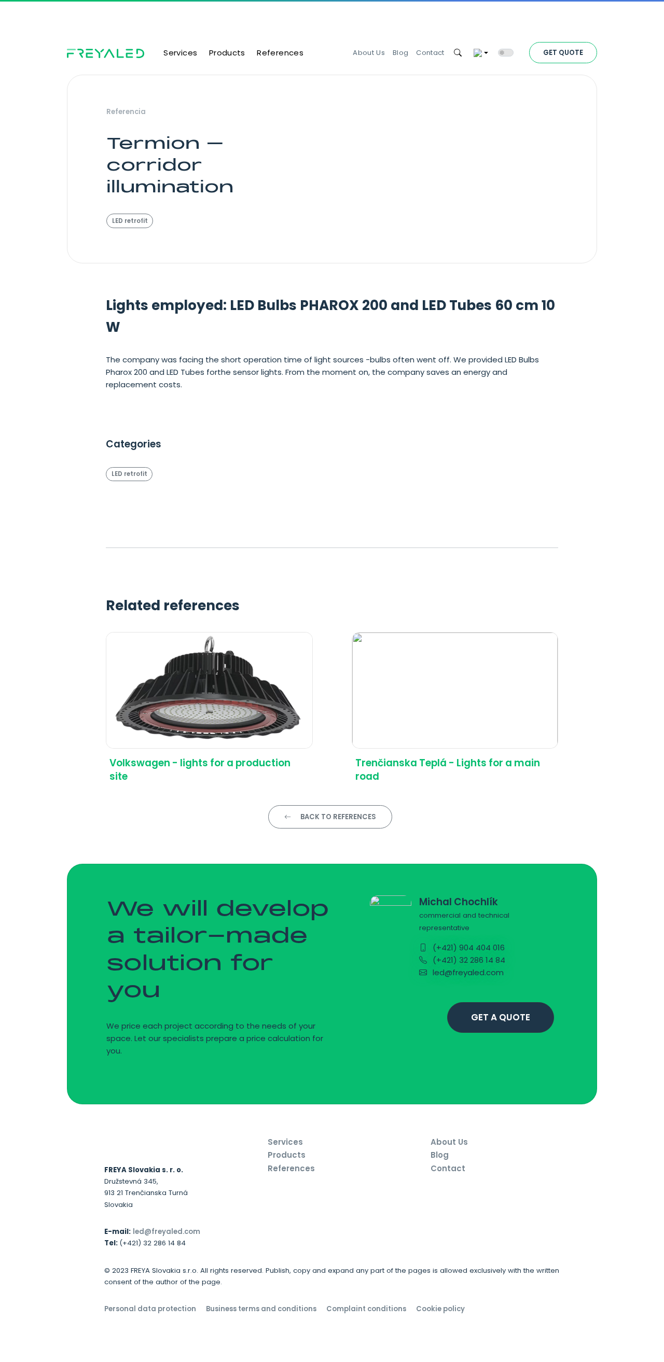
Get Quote (563, 53)
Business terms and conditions (261, 1309)
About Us (369, 53)
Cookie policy (440, 1309)
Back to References (337, 817)
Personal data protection (150, 1309)
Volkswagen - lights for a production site (199, 769)
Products (227, 52)
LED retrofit (130, 221)
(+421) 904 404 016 (468, 947)
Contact (430, 53)
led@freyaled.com (467, 972)
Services (180, 52)
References (280, 52)
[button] (458, 53)
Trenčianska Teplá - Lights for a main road (447, 769)
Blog (400, 53)
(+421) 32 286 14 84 (468, 959)
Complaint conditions (366, 1309)
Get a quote (500, 1017)
